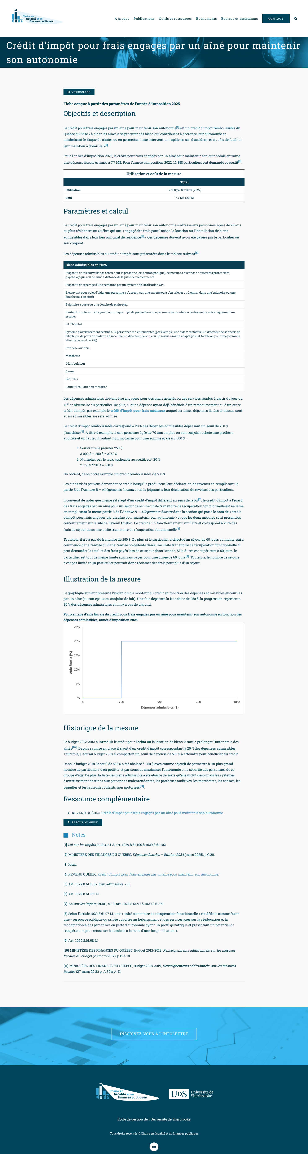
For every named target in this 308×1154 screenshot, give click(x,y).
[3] (239, 161)
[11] (142, 786)
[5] (196, 253)
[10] (74, 747)
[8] (178, 528)
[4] (142, 236)
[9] (187, 556)
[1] (177, 127)
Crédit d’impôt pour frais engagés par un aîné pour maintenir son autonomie (162, 813)
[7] (199, 499)
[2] (106, 145)
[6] (82, 431)
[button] (295, 18)
